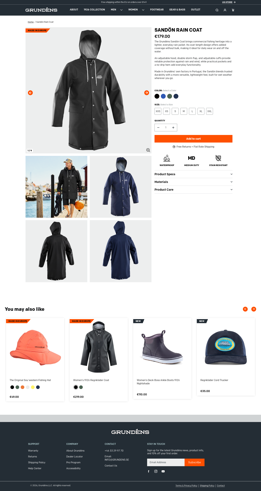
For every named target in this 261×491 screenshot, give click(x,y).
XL (201, 111)
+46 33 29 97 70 (114, 450)
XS (166, 111)
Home (31, 22)
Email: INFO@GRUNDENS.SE (117, 458)
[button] (217, 10)
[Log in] (225, 10)
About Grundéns (75, 450)
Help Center (34, 468)
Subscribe (194, 462)
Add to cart (193, 138)
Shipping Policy (36, 462)
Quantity (160, 121)
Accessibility (73, 468)
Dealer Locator (74, 456)
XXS (158, 111)
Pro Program (73, 462)
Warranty (33, 450)
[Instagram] (155, 471)
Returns (32, 456)
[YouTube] (163, 471)
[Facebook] (148, 471)
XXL (209, 111)
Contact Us (111, 465)
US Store (227, 2)
